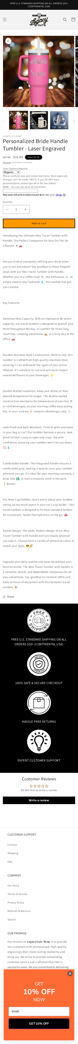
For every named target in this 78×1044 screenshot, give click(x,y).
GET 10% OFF (39, 1024)
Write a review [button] (39, 800)
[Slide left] (4, 121)
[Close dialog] (70, 973)
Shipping (7, 162)
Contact (12, 844)
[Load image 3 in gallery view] (59, 120)
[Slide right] (74, 121)
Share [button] (10, 596)
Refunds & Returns (19, 911)
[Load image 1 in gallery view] (18, 120)
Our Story (13, 885)
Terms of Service (17, 894)
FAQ (10, 861)
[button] (5, 19)
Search (12, 919)
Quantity (7, 202)
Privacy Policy (16, 902)
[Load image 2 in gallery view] (39, 120)
